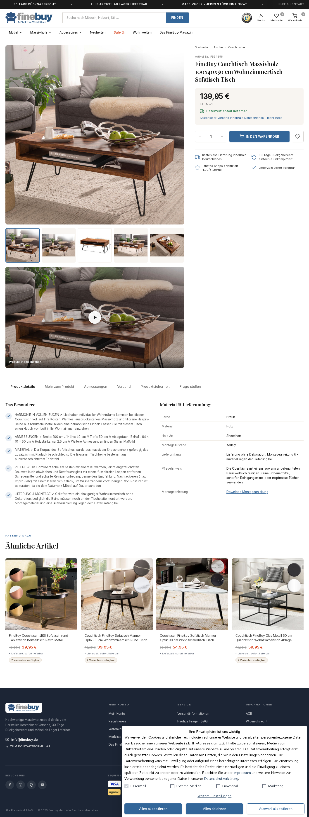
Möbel (13, 32)
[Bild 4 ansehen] (131, 245)
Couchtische (236, 47)
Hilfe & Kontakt (291, 4)
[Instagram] (20, 784)
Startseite (201, 47)
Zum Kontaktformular (30, 746)
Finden (177, 18)
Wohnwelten (142, 32)
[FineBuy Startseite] (30, 17)
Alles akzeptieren (153, 808)
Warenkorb (116, 729)
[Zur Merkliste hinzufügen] (298, 136)
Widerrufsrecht (256, 721)
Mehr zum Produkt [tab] (59, 387)
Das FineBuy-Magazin (176, 32)
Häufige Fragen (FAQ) (193, 721)
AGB (249, 713)
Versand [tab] (124, 387)
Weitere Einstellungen (214, 796)
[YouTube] (42, 784)
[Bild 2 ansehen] (59, 245)
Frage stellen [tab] (190, 387)
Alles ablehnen (214, 808)
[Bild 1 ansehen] (22, 245)
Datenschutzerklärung (221, 778)
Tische (218, 47)
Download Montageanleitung (247, 492)
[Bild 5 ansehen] (167, 245)
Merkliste (115, 737)
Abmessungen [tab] (95, 387)
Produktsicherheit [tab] (155, 387)
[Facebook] (9, 784)
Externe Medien (188, 786)
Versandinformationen (193, 713)
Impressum (242, 772)
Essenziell (138, 786)
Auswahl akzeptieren (275, 808)
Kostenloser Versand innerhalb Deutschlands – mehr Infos (241, 118)
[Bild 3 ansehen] (95, 245)
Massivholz (38, 32)
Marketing (275, 786)
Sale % (119, 32)
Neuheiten (97, 32)
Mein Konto (117, 713)
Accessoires (68, 32)
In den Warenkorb (262, 136)
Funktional (230, 786)
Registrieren (117, 721)
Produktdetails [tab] (22, 387)
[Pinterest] (31, 784)
